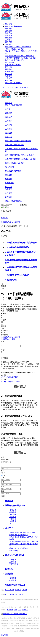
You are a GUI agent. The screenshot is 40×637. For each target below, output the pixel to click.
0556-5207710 (9, 590)
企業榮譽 (8, 38)
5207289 (24, 590)
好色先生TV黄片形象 (13, 65)
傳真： (3, 487)
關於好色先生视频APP (13, 26)
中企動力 (10, 610)
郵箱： (3, 491)
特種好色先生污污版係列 (14, 60)
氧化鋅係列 (9, 62)
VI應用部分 (9, 71)
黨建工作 (8, 33)
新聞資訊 (8, 76)
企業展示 (8, 35)
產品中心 (8, 44)
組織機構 (8, 31)
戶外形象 (8, 67)
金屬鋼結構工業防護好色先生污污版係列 (20, 58)
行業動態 (8, 80)
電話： (3, 482)
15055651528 (19, 595)
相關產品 (4, 339)
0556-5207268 (9, 595)
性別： (3, 471)
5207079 (18, 590)
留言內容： (6, 460)
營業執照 (25, 610)
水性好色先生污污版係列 (14, 49)
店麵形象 (8, 69)
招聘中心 (8, 74)
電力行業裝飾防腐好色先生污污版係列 (19, 56)
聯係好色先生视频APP (13, 83)
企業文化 (8, 40)
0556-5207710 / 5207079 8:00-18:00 (15, 87)
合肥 (15, 610)
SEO (19, 610)
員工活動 (8, 42)
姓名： (3, 466)
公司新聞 (8, 78)
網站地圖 (4, 635)
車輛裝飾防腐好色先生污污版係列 (18, 47)
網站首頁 (8, 24)
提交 (3, 496)
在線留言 (11, 339)
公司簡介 (8, 29)
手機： (3, 478)
